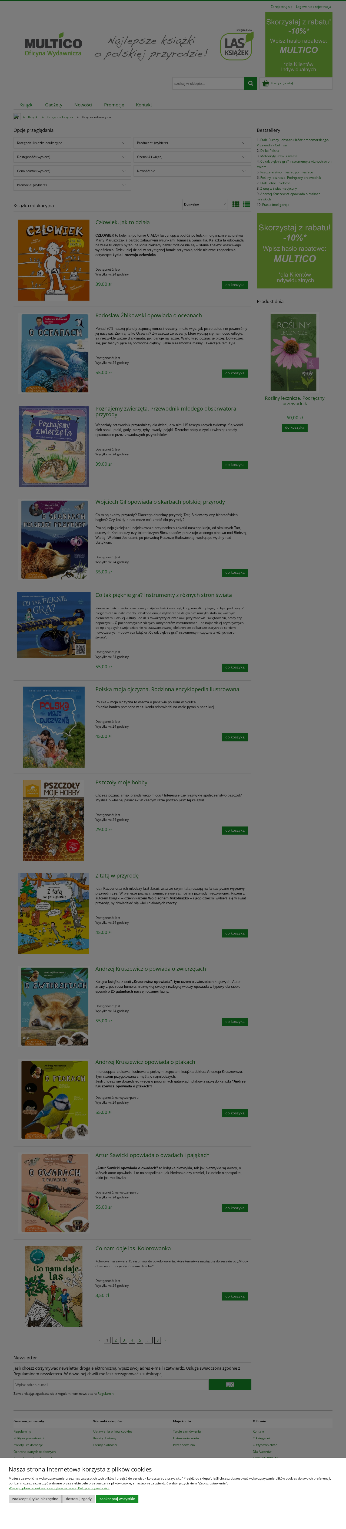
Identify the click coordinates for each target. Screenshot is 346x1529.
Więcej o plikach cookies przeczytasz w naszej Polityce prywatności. (59, 1488)
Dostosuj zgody (79, 1499)
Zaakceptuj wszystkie (117, 1499)
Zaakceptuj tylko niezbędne (35, 1499)
